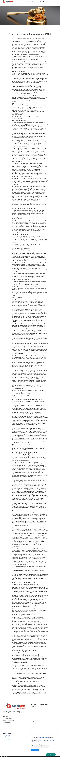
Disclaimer (7, 736)
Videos (50, 1)
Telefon (32, 716)
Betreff (32, 721)
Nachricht (33, 726)
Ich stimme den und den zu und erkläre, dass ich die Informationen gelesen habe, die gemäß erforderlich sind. (43, 739)
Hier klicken (41, 745)
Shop (41, 1)
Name (32, 706)
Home (28, 1)
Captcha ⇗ (46, 747)
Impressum (7, 735)
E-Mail (32, 711)
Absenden (35, 749)
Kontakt (55, 1)
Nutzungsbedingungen (44, 737)
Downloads (45, 1)
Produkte (32, 1)
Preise (38, 1)
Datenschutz (7, 738)
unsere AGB (7, 739)
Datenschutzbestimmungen (37, 739)
